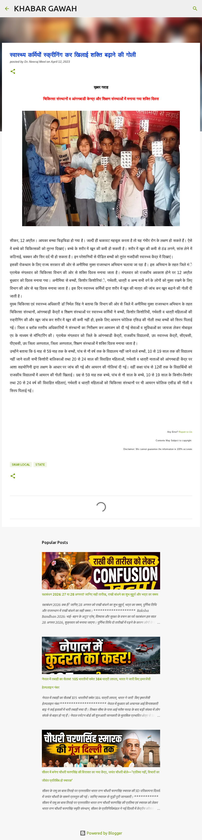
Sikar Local (21, 464)
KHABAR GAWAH (45, 8)
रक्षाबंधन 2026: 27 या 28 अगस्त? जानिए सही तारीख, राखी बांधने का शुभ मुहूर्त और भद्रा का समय (100, 594)
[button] (13, 71)
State (40, 464)
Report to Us (185, 432)
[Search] (84, 9)
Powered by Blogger (104, 833)
